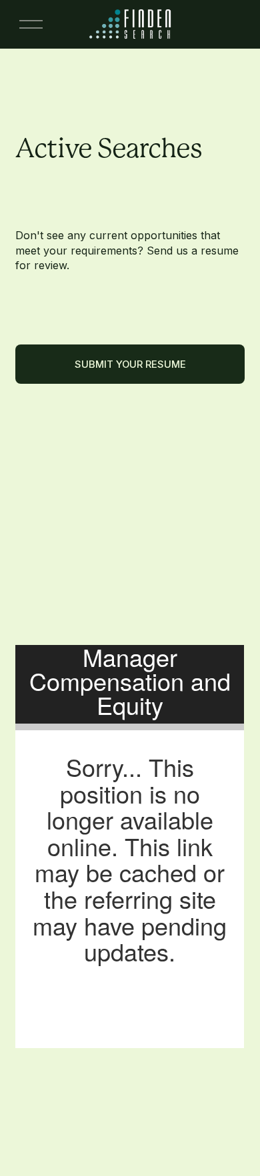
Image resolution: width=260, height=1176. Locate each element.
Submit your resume (130, 364)
